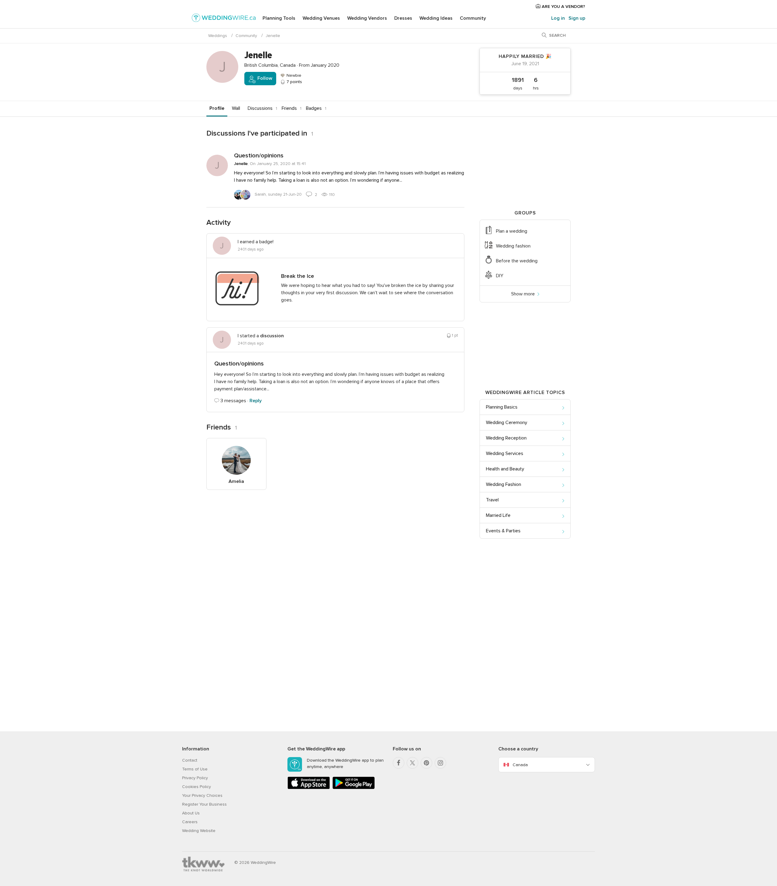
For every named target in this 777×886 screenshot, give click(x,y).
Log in (558, 18)
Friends (289, 108)
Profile (216, 108)
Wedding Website (198, 830)
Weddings (217, 35)
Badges (314, 108)
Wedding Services (504, 453)
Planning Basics (501, 407)
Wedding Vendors (367, 18)
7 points (293, 81)
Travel (492, 500)
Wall (236, 108)
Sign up (576, 18)
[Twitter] (412, 763)
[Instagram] (440, 763)
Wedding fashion (513, 246)
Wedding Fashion (503, 484)
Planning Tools (279, 18)
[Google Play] (353, 787)
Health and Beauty (505, 469)
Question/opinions (258, 155)
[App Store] (308, 787)
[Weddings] (224, 18)
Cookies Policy (196, 786)
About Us (191, 813)
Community (473, 18)
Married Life (498, 515)
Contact (189, 760)
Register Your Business (204, 804)
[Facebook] (398, 763)
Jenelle (241, 163)
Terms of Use (195, 769)
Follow (264, 78)
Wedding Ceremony (506, 422)
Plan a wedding (511, 231)
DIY (499, 276)
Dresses (403, 18)
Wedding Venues (321, 18)
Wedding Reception (506, 438)
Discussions (260, 108)
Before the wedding (517, 261)
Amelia (236, 481)
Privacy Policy (195, 777)
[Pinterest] (426, 763)
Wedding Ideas (436, 18)
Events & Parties (503, 531)
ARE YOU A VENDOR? (563, 6)
